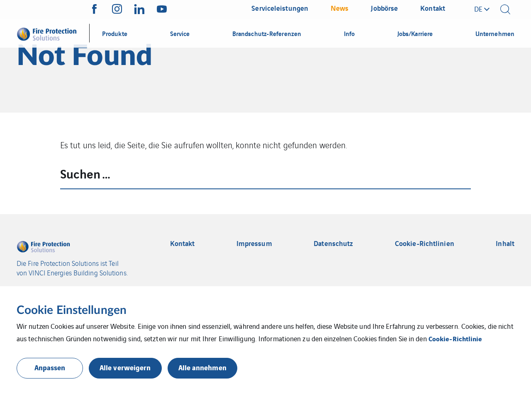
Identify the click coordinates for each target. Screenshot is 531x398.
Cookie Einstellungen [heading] (72, 310)
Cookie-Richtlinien (424, 243)
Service (180, 33)
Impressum (254, 243)
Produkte (114, 33)
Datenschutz (333, 243)
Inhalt (505, 243)
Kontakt (182, 243)
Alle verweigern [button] (125, 367)
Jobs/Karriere (415, 33)
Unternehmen (494, 33)
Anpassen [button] (50, 367)
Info (349, 33)
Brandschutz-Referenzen (266, 33)
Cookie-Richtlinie (455, 338)
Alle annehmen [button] (202, 367)
